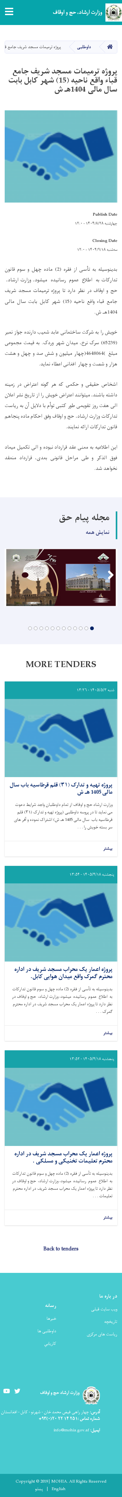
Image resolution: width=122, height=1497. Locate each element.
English (58, 1489)
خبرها (51, 1319)
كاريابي (50, 1344)
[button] (92, 628)
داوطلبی (84, 47)
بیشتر (108, 849)
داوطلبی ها (47, 1331)
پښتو (39, 1489)
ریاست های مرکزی (102, 1334)
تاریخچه (110, 1322)
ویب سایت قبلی (104, 1309)
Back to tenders (61, 1249)
